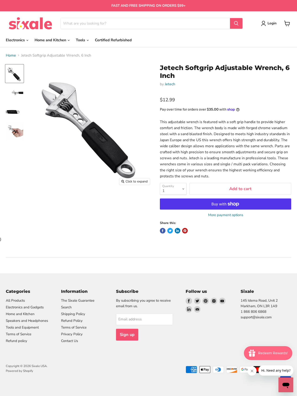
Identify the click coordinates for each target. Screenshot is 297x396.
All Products (15, 300)
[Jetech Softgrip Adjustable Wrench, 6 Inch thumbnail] (14, 93)
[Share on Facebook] (162, 230)
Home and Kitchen (51, 40)
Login (272, 23)
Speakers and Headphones (27, 320)
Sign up (127, 334)
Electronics (16, 40)
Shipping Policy (73, 314)
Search (66, 307)
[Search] (236, 23)
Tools (81, 40)
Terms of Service (18, 334)
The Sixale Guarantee (77, 300)
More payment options (225, 215)
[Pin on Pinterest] (185, 230)
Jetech (170, 84)
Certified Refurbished (113, 40)
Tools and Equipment (22, 327)
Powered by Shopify (19, 371)
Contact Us (69, 341)
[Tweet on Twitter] (170, 230)
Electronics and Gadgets (25, 307)
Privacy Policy (72, 334)
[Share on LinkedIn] (177, 230)
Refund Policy (72, 320)
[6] (14, 73)
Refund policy (16, 341)
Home (11, 55)
